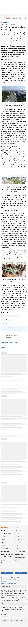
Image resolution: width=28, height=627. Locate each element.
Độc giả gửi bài (14, 620)
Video (16, 563)
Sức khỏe (3, 542)
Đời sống (3, 539)
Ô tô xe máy (4, 545)
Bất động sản (6, 22)
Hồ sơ (16, 560)
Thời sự (3, 530)
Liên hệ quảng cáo (6, 603)
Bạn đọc (17, 548)
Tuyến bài (7, 572)
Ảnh (2, 563)
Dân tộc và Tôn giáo (6, 533)
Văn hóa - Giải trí (19, 539)
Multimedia (4, 566)
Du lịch (16, 545)
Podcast (17, 566)
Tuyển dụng (23, 620)
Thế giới (17, 536)
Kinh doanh (18, 530)
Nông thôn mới (19, 554)
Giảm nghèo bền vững (7, 554)
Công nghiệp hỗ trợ (20, 551)
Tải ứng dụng (5, 620)
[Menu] (2, 18)
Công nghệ (17, 542)
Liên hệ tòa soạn (6, 586)
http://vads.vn (9, 614)
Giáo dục (3, 536)
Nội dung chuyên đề (20, 557)
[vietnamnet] (7, 19)
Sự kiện (21, 572)
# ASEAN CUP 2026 (16, 18)
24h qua (3, 569)
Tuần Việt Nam (5, 551)
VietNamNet (11, 320)
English (3, 560)
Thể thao (17, 533)
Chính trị (17, 527)
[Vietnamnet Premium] (5, 528)
